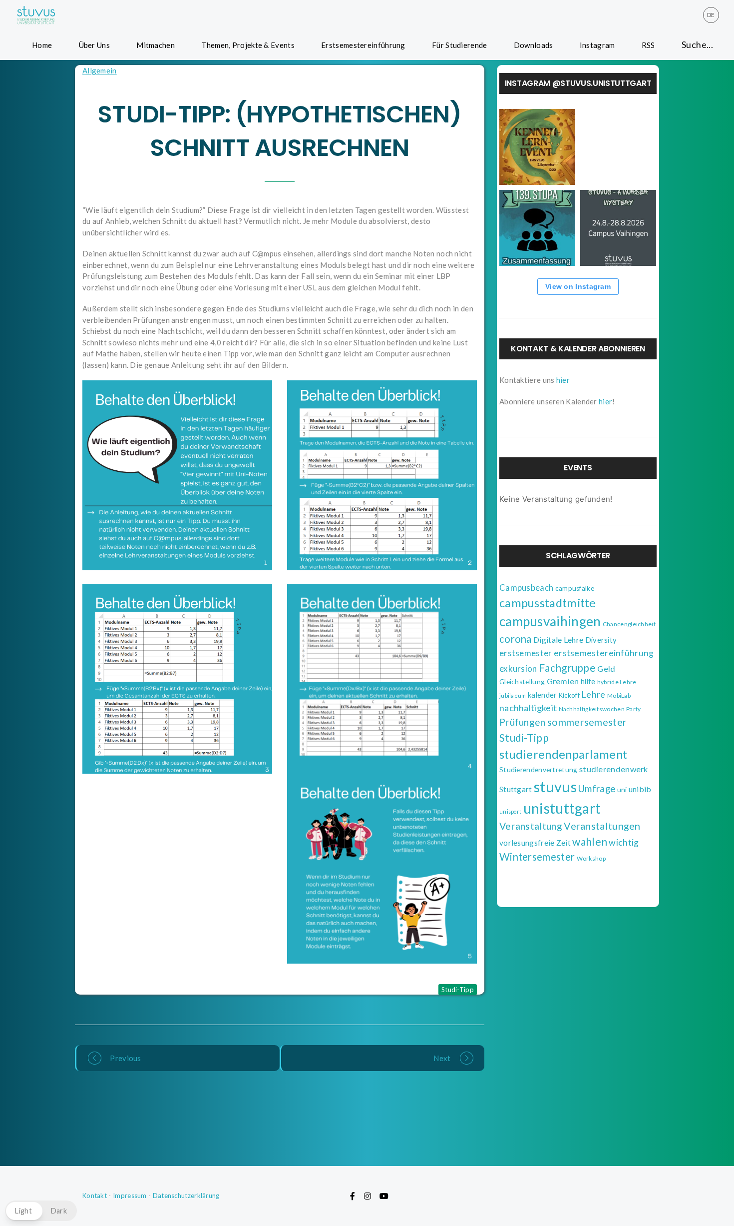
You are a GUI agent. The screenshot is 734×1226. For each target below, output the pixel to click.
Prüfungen (522, 722)
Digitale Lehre (558, 639)
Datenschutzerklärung (186, 1196)
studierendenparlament (563, 754)
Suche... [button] (697, 44)
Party (633, 709)
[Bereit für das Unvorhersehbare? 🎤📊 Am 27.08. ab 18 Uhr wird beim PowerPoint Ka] (618, 147)
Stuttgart (515, 789)
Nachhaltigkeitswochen (592, 709)
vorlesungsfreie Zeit (535, 842)
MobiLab (619, 695)
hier (563, 379)
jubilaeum (512, 695)
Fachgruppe (567, 667)
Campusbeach (526, 588)
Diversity (601, 639)
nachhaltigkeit (528, 707)
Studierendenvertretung (538, 770)
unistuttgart (562, 808)
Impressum (130, 1196)
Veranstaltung (530, 826)
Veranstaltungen (602, 826)
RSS (648, 44)
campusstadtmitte (547, 603)
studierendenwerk (613, 769)
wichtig (624, 842)
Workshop (591, 858)
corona (515, 639)
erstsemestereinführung (604, 653)
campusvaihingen (550, 621)
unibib (640, 789)
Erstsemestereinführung (363, 44)
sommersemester (587, 722)
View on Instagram (578, 286)
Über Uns (94, 44)
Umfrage (596, 788)
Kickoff (569, 695)
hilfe (588, 681)
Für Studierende (459, 44)
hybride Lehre (617, 682)
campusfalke (574, 588)
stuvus (555, 786)
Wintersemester (537, 857)
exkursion (518, 668)
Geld (606, 668)
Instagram (597, 44)
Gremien (563, 681)
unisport (510, 811)
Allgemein (99, 70)
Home (42, 44)
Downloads (533, 44)
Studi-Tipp (457, 990)
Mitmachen (155, 44)
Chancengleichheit (629, 624)
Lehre (593, 694)
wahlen (589, 841)
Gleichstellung (522, 682)
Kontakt (94, 1196)
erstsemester (525, 653)
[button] (41, 1211)
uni (622, 790)
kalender (542, 694)
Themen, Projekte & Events (248, 44)
